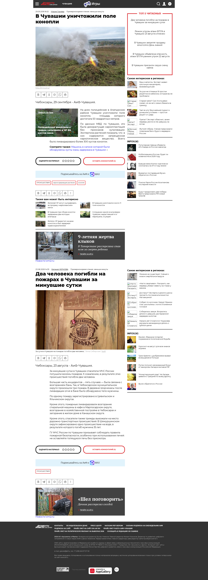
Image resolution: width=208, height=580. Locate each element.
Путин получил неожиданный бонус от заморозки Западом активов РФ (155, 366)
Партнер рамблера (78, 569)
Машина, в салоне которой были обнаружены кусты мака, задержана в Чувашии (80, 148)
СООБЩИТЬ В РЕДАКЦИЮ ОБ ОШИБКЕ (122, 531)
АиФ (104, 351)
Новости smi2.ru (45, 260)
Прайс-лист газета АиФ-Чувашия (117, 528)
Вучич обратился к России (150, 384)
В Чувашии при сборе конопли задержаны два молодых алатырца (61, 214)
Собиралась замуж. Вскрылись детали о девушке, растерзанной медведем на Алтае (154, 313)
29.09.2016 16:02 (42, 11)
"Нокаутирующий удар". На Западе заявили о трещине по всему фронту (155, 376)
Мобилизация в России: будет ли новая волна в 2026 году (153, 155)
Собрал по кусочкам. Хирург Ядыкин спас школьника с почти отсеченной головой (155, 304)
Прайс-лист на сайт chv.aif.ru (87, 528)
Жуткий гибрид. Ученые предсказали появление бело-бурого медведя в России (155, 131)
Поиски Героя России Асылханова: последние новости (154, 183)
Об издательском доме (76, 526)
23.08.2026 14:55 (42, 269)
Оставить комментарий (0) (104, 161)
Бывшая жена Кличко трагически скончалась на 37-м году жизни (153, 165)
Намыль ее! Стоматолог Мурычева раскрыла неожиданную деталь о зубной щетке (154, 323)
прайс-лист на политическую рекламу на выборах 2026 (79, 531)
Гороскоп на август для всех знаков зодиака (154, 347)
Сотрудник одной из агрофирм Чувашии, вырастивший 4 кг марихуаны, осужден (106, 214)
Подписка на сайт (62, 528)
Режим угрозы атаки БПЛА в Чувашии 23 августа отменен (150, 32)
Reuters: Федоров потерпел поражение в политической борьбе (154, 338)
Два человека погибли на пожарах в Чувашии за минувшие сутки (150, 21)
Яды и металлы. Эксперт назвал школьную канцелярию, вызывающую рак (153, 84)
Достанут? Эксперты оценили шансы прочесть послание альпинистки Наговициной (155, 295)
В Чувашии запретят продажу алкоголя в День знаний (149, 44)
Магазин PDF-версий (114, 526)
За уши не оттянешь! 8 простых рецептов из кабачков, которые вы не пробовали (155, 93)
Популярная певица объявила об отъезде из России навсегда (152, 146)
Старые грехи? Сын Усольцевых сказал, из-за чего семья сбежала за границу (155, 103)
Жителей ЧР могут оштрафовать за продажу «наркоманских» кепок (62, 205)
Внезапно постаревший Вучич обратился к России (152, 174)
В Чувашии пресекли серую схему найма (150, 66)
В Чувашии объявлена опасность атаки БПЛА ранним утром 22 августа (150, 55)
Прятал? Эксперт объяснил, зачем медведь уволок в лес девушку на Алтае (154, 121)
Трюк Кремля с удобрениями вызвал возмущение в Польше (155, 357)
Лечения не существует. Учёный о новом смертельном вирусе (154, 275)
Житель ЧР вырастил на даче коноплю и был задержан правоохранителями (60, 223)
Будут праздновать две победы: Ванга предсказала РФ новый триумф (153, 194)
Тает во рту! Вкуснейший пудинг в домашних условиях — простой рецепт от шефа (154, 112)
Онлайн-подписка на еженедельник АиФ (144, 526)
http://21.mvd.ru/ (43, 88)
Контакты (58, 526)
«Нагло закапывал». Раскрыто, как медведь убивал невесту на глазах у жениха (155, 285)
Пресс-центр (96, 526)
